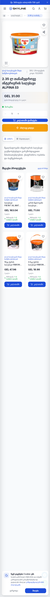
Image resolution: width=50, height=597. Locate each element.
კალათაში (14, 225)
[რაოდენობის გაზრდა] (18, 113)
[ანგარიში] (39, 8)
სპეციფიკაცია (24, 139)
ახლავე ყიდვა (27, 127)
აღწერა (10, 139)
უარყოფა (14, 590)
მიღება (36, 590)
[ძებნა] (33, 8)
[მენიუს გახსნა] (4, 8)
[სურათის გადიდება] (6, 63)
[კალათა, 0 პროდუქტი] (45, 8)
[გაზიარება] (44, 32)
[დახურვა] (47, 2)
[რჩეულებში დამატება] (44, 25)
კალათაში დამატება (27, 120)
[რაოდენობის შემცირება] (5, 113)
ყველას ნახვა (43, 168)
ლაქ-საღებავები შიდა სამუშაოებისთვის (17, 15)
